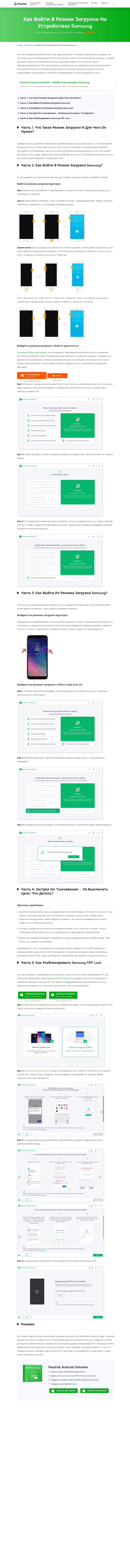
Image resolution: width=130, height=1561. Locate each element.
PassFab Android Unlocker (58, 978)
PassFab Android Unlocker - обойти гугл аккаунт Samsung (54, 82)
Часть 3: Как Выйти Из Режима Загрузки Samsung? (47, 108)
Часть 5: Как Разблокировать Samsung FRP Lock (45, 118)
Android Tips (57, 33)
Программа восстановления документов (78, 3)
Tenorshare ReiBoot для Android (32, 352)
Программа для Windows (35, 3)
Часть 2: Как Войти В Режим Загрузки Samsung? (45, 103)
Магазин (94, 3)
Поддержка (104, 3)
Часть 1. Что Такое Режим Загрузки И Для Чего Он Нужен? (50, 98)
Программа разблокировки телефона (55, 3)
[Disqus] (65, 1431)
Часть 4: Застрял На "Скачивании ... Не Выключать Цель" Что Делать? (57, 113)
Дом (20, 45)
